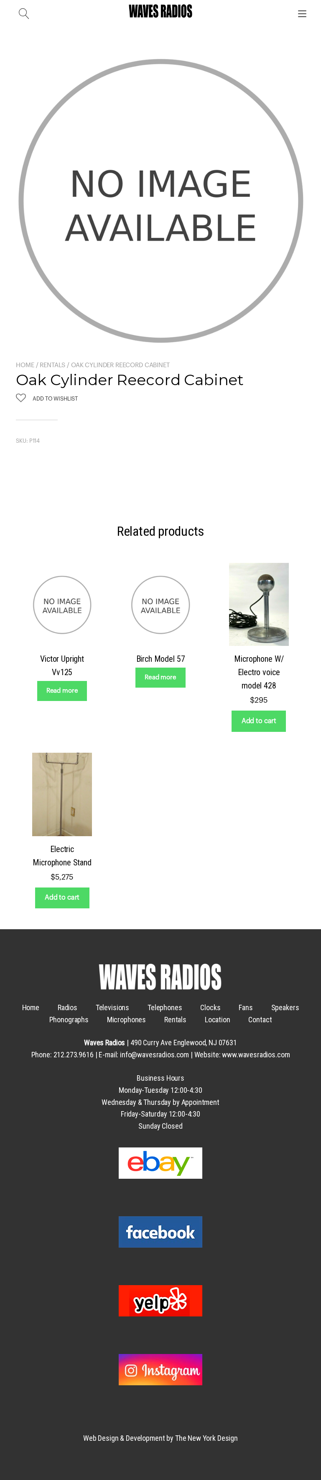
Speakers (285, 1007)
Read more (62, 691)
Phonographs (69, 1019)
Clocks (210, 1007)
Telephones (165, 1007)
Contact (260, 1019)
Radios (67, 1007)
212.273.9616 (74, 1054)
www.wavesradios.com (256, 1054)
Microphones (126, 1019)
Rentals (52, 365)
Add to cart (259, 721)
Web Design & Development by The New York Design (160, 1438)
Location (217, 1019)
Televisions (112, 1007)
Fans (245, 1007)
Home (25, 365)
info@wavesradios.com (154, 1054)
